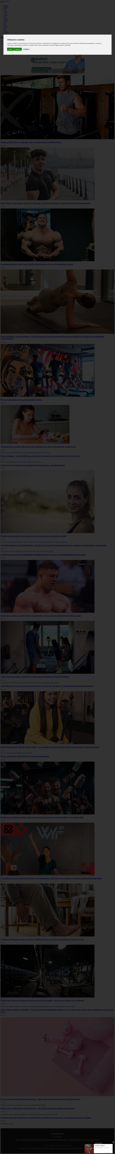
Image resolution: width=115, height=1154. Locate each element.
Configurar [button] (26, 49)
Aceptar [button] (10, 49)
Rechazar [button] (17, 49)
